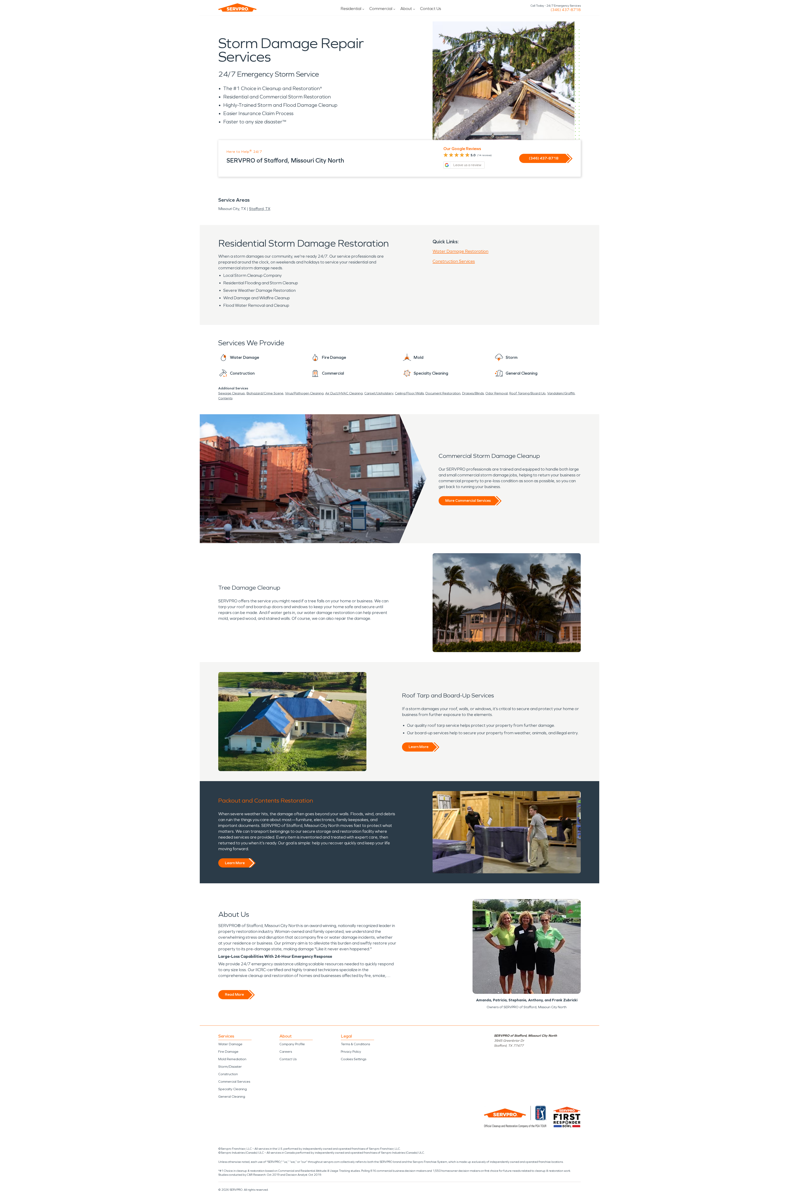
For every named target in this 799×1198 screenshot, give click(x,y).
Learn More (418, 746)
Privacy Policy (351, 1052)
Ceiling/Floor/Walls (409, 393)
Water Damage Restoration (460, 251)
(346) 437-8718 (566, 9)
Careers (285, 1052)
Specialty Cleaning (232, 1089)
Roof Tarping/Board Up (527, 393)
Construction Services (454, 261)
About (406, 8)
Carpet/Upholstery (378, 393)
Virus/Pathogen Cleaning (304, 393)
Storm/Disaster (230, 1067)
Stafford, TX (259, 208)
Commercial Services (234, 1082)
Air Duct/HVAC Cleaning (344, 393)
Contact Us (430, 8)
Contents (225, 398)
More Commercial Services (468, 500)
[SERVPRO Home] (237, 7)
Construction (228, 1074)
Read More (234, 994)
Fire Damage (228, 1052)
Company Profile (292, 1044)
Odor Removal (496, 393)
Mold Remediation (232, 1059)
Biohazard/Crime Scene (265, 393)
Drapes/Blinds (473, 393)
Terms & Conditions (355, 1044)
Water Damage (230, 1044)
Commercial (380, 8)
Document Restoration (443, 393)
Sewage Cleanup (231, 393)
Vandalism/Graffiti (561, 393)
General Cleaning (231, 1097)
